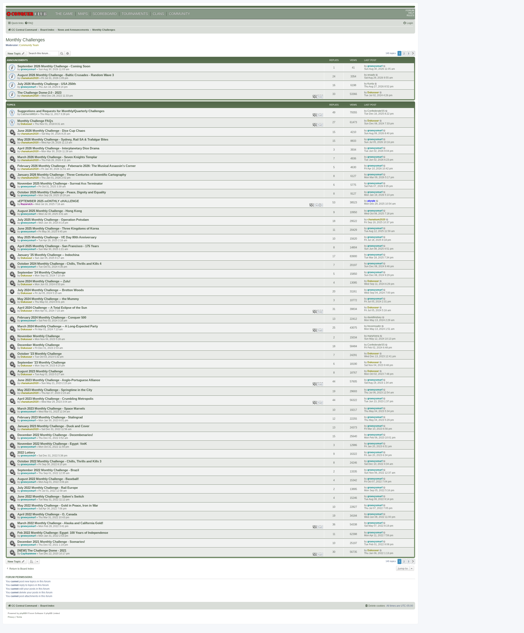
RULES (410, 15)
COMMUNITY (179, 14)
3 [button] (408, 53)
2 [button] (404, 53)
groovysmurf (28, 69)
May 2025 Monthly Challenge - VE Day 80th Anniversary (56, 237)
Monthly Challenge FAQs (35, 121)
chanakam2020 (30, 78)
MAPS (83, 14)
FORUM (410, 10)
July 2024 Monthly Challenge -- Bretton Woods (50, 290)
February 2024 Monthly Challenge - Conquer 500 (51, 317)
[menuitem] (29, 23)
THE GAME (64, 14)
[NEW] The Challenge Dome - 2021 (41, 550)
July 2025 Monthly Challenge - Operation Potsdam (53, 219)
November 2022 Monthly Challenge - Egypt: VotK (52, 443)
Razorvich (27, 204)
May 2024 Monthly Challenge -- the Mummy (48, 299)
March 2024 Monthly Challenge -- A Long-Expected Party (57, 326)
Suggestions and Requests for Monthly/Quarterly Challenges (60, 111)
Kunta (370, 83)
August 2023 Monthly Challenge (40, 371)
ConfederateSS (376, 110)
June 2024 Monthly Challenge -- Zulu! (43, 281)
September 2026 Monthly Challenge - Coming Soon (53, 66)
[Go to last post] (384, 66)
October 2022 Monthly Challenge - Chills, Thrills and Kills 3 (59, 461)
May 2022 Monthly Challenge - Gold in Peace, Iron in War (57, 505)
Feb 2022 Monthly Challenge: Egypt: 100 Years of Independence (62, 532)
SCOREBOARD (105, 14)
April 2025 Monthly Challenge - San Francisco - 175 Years (58, 246)
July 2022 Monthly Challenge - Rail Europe (47, 487)
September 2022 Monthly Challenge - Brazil (48, 470)
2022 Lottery (26, 452)
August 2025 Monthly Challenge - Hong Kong (49, 211)
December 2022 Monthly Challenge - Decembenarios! (55, 435)
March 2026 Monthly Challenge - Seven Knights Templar (57, 157)
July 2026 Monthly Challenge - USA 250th (46, 84)
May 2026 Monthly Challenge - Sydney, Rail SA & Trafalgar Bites (62, 139)
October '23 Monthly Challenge (39, 353)
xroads (371, 74)
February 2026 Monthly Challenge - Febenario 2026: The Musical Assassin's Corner (76, 166)
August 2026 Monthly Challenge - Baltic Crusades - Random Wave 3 (65, 75)
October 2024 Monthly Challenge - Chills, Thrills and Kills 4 (59, 263)
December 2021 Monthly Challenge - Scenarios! (51, 541)
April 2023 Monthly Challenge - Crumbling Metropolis (55, 398)
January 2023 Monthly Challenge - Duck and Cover (53, 426)
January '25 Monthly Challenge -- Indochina (48, 255)
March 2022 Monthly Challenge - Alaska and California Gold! (60, 523)
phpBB (23, 613)
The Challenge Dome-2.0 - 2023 (39, 92)
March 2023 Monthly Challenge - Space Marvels (51, 408)
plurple (371, 200)
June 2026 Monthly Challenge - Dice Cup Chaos (51, 130)
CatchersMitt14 (29, 114)
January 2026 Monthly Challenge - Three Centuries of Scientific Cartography (71, 174)
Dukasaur (373, 92)
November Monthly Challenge (38, 336)
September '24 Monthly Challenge (41, 272)
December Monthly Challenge (38, 345)
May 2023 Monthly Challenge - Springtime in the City (54, 390)
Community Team (29, 45)
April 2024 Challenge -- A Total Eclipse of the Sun (52, 307)
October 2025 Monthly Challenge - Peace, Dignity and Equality (61, 192)
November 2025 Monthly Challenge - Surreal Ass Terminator (60, 183)
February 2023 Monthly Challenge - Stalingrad (50, 417)
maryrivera (373, 336)
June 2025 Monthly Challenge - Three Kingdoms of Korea (58, 228)
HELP (411, 13)
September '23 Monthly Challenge (41, 362)
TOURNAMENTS (135, 14)
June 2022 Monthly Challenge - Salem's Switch (50, 496)
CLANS (158, 14)
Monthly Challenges (25, 39)
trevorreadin (374, 326)
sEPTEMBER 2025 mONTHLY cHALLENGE (48, 201)
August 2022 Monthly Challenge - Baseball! (48, 479)
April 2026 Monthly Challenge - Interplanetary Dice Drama (58, 148)
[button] (413, 53)
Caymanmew (28, 553)
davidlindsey (374, 317)
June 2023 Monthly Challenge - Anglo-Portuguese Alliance (58, 380)
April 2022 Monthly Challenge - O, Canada (47, 514)
